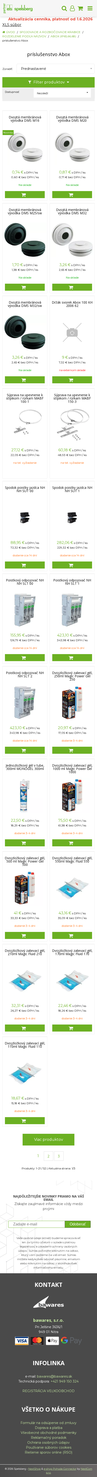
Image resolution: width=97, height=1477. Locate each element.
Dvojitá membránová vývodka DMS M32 (72, 211)
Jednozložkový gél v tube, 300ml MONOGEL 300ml (25, 767)
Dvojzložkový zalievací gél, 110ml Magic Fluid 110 (25, 1045)
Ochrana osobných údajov (48, 1442)
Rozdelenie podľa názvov (24, 36)
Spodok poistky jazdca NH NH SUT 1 (72, 489)
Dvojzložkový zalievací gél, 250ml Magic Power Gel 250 (72, 676)
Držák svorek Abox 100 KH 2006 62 (72, 304)
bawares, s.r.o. (48, 1320)
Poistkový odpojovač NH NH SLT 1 (72, 582)
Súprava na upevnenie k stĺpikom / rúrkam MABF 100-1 (25, 398)
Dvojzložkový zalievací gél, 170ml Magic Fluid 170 (72, 952)
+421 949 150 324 (65, 1381)
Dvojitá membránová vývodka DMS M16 (25, 119)
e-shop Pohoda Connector (60, 1468)
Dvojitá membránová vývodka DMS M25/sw (25, 211)
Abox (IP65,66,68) (63, 36)
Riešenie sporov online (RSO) (48, 1452)
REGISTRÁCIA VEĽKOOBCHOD (48, 1391)
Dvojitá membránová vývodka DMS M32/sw (25, 304)
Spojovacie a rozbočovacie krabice (50, 32)
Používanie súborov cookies (48, 1447)
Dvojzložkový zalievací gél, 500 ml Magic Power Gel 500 (25, 861)
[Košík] (80, 8)
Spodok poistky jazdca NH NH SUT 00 (25, 489)
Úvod (10, 32)
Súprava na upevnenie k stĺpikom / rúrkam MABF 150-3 (72, 398)
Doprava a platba (48, 1428)
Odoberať (78, 1224)
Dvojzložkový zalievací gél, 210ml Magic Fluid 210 (25, 952)
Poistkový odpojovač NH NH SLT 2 (25, 674)
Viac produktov (48, 1139)
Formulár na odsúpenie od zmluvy (48, 1423)
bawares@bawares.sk (54, 1376)
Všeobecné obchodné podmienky (49, 1433)
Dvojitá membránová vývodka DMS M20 (72, 119)
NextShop (34, 1468)
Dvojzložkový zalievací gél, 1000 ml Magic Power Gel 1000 (72, 769)
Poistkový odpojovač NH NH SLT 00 (25, 582)
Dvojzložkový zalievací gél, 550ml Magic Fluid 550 (72, 859)
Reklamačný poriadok (48, 1438)
